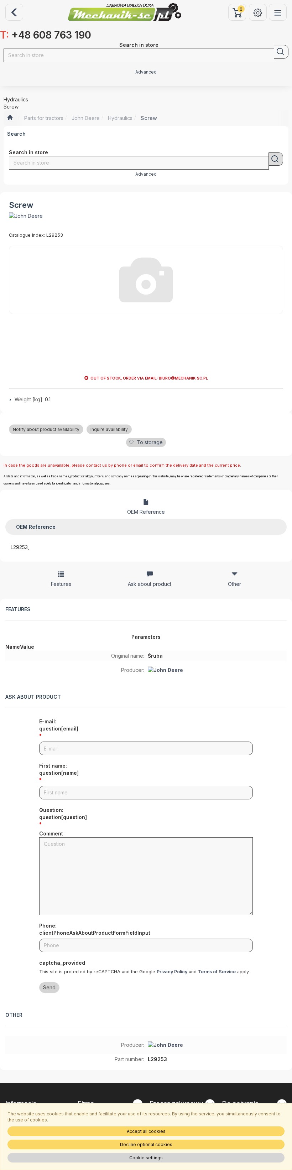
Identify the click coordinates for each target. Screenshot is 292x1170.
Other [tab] (234, 584)
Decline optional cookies (146, 1144)
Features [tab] (61, 584)
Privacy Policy (172, 971)
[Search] (281, 52)
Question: (63, 813)
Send (49, 987)
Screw (149, 118)
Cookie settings (146, 1157)
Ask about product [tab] (149, 584)
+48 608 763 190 (45, 35)
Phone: (94, 929)
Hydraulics (120, 118)
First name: (59, 769)
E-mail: (58, 725)
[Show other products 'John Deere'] (26, 216)
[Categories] (278, 12)
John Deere (86, 118)
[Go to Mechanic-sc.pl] (10, 118)
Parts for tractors (43, 118)
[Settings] (258, 12)
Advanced (146, 72)
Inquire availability (109, 429)
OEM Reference (146, 512)
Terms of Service (217, 971)
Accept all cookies (146, 1131)
